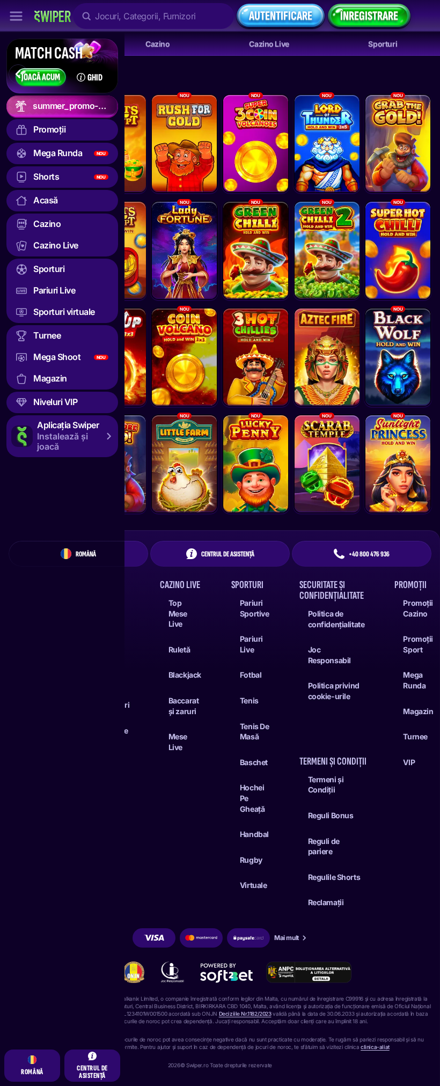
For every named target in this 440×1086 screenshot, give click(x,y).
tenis (249, 700)
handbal (254, 834)
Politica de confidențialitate (336, 619)
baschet (254, 762)
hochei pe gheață (252, 798)
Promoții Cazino (418, 608)
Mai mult (286, 938)
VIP (409, 762)
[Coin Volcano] (184, 357)
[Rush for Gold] (184, 143)
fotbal (250, 674)
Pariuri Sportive (254, 608)
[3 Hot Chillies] (255, 357)
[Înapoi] (18, 74)
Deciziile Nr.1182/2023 (245, 1013)
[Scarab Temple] (327, 463)
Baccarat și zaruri (183, 706)
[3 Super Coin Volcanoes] (255, 143)
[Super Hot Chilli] (397, 250)
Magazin (418, 711)
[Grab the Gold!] (397, 143)
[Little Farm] (184, 463)
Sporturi (382, 43)
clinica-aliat (375, 1047)
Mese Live (177, 742)
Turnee (415, 736)
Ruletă (179, 649)
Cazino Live (269, 43)
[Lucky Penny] (255, 463)
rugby (251, 859)
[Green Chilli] (255, 250)
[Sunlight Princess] (397, 463)
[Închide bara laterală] (16, 16)
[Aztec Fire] (327, 357)
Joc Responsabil (329, 655)
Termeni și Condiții (326, 785)
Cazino (157, 43)
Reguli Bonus (331, 815)
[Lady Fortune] (184, 250)
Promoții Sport (418, 644)
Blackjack (184, 674)
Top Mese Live (177, 613)
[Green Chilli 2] (327, 250)
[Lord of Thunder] (327, 143)
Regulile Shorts (334, 877)
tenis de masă (254, 732)
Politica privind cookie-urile (334, 691)
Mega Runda (414, 680)
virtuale (253, 885)
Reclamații (326, 902)
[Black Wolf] (397, 357)
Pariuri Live (251, 644)
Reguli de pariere (324, 846)
